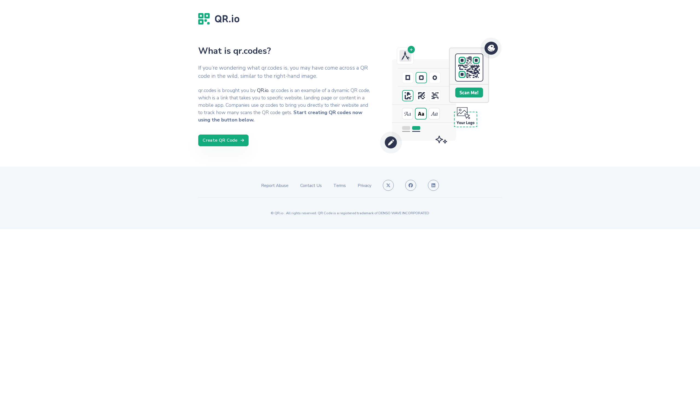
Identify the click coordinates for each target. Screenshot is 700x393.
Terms (339, 186)
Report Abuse (274, 186)
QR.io (263, 90)
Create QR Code (220, 140)
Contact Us (311, 186)
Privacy (364, 186)
